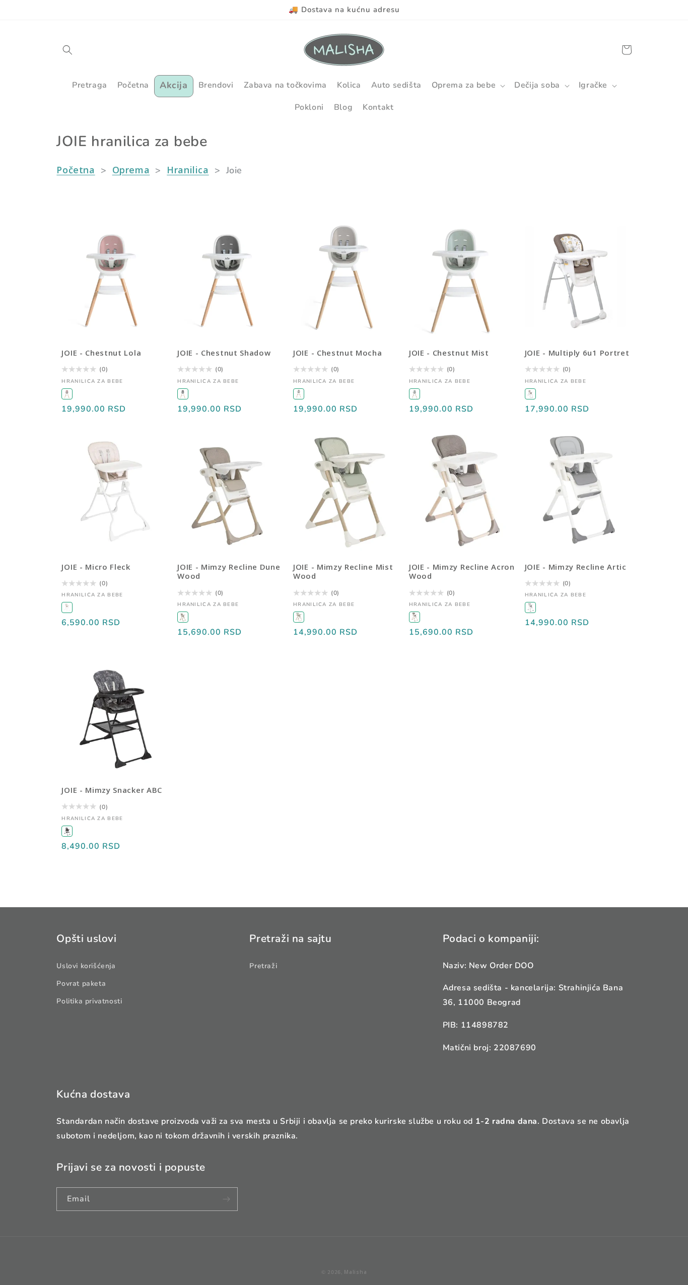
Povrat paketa (81, 983)
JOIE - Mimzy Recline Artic (576, 567)
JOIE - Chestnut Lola (101, 353)
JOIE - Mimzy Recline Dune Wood (228, 571)
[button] (67, 50)
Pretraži (263, 966)
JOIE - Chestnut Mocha (337, 353)
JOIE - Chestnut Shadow (223, 353)
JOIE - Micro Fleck (95, 567)
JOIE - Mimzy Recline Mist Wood (343, 571)
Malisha (355, 1271)
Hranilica (188, 170)
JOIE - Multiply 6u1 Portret (577, 353)
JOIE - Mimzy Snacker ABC (111, 790)
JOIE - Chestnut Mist (449, 353)
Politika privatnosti (89, 1001)
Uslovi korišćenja (85, 966)
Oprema (131, 170)
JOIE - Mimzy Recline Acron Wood (462, 571)
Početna (75, 170)
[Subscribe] (226, 1199)
